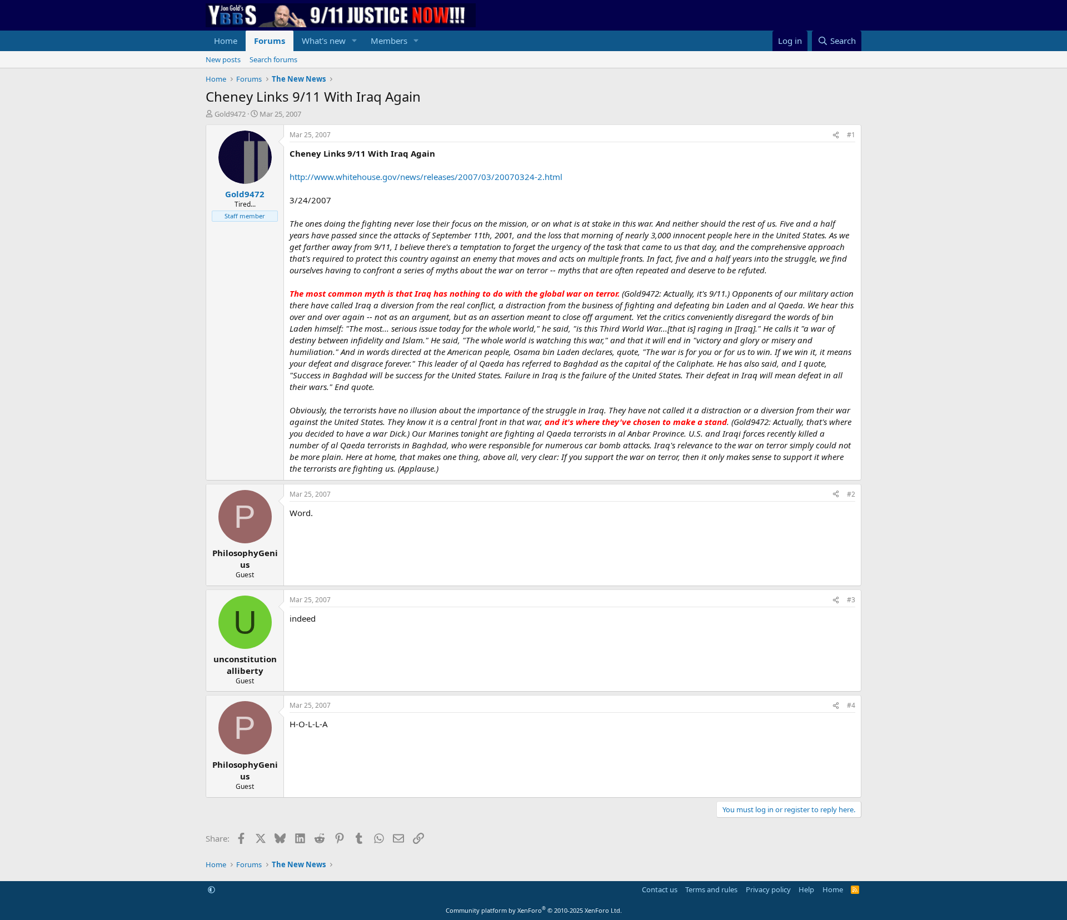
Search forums (273, 59)
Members (389, 40)
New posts (223, 59)
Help (806, 889)
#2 (851, 494)
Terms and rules (711, 889)
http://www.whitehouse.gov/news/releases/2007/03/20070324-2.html (426, 176)
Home (225, 40)
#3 (851, 599)
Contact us (659, 889)
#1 (851, 134)
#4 (851, 705)
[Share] (836, 135)
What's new (324, 40)
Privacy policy (768, 889)
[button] (354, 41)
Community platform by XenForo (534, 910)
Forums (269, 40)
